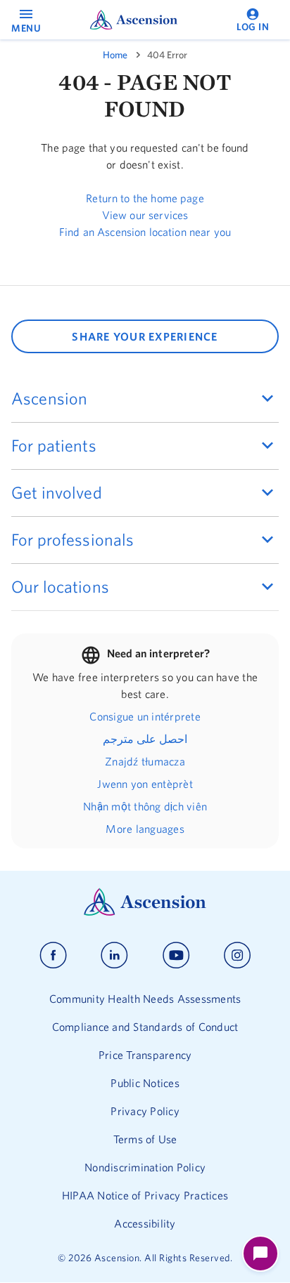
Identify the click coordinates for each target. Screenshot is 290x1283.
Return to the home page (144, 198)
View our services (145, 215)
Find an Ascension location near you (145, 231)
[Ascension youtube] (176, 955)
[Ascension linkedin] (114, 955)
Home (115, 54)
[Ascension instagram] (237, 955)
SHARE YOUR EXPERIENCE (145, 336)
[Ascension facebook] (53, 955)
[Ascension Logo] (145, 912)
